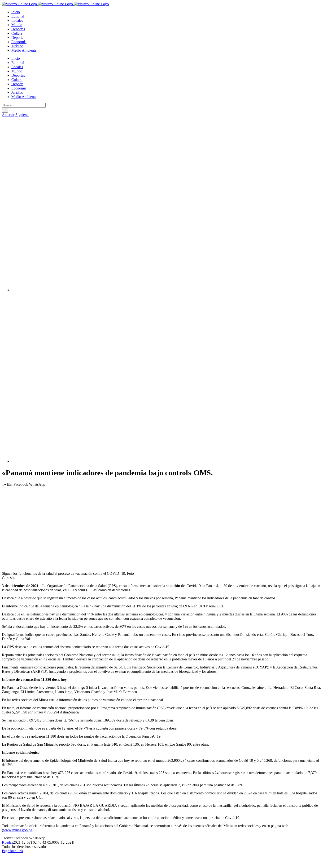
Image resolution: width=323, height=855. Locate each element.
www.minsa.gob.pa (17, 830)
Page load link (12, 851)
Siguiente (22, 115)
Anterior (8, 115)
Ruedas (7, 842)
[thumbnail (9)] (162, 290)
